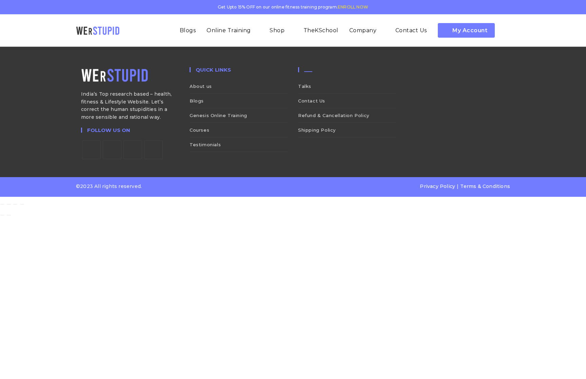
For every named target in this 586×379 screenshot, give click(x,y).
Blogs (197, 100)
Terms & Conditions (485, 186)
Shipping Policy (317, 130)
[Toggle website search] (507, 30)
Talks (304, 86)
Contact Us (311, 100)
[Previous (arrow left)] (2, 215)
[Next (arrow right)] (8, 215)
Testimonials (205, 144)
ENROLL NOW (353, 7)
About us (201, 86)
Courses (199, 130)
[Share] (15, 204)
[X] (91, 149)
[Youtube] (153, 149)
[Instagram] (132, 149)
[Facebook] (112, 149)
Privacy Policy (437, 186)
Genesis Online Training (218, 115)
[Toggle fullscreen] (8, 204)
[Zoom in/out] (2, 204)
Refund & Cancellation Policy (333, 115)
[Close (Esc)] (22, 204)
